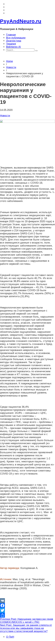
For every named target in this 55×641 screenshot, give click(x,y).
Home (9, 61)
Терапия (11, 43)
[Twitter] (27, 610)
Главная (11, 34)
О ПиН (10, 636)
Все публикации (16, 37)
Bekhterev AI (13, 46)
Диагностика (13, 40)
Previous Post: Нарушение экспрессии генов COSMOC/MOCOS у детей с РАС (26, 621)
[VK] (27, 600)
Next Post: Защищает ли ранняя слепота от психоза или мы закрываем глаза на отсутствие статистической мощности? (26, 628)
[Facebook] (27, 605)
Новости (11, 67)
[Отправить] (27, 615)
